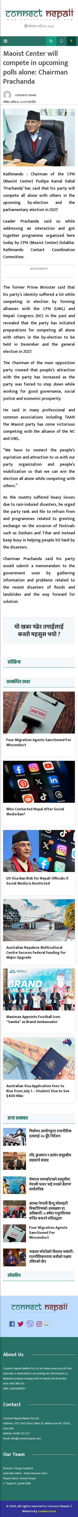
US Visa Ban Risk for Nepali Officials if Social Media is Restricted (37, 880)
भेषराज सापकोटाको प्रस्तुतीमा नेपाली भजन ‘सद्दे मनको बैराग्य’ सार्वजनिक (50, 1184)
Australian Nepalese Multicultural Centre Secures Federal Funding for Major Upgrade (36, 953)
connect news (25, 95)
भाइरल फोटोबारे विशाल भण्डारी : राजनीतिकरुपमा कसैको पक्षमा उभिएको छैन (51, 1257)
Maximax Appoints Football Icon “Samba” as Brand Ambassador (33, 1019)
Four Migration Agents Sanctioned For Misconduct (38, 742)
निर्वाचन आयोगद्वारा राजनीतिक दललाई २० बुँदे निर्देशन (50, 1133)
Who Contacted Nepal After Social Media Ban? (35, 811)
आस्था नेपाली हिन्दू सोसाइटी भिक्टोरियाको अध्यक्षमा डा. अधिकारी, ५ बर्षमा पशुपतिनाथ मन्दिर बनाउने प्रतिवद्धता (49, 1210)
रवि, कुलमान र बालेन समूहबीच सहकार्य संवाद (50, 1157)
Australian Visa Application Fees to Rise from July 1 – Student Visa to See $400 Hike (37, 1091)
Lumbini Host (47, 1511)
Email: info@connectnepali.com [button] (22, 1438)
